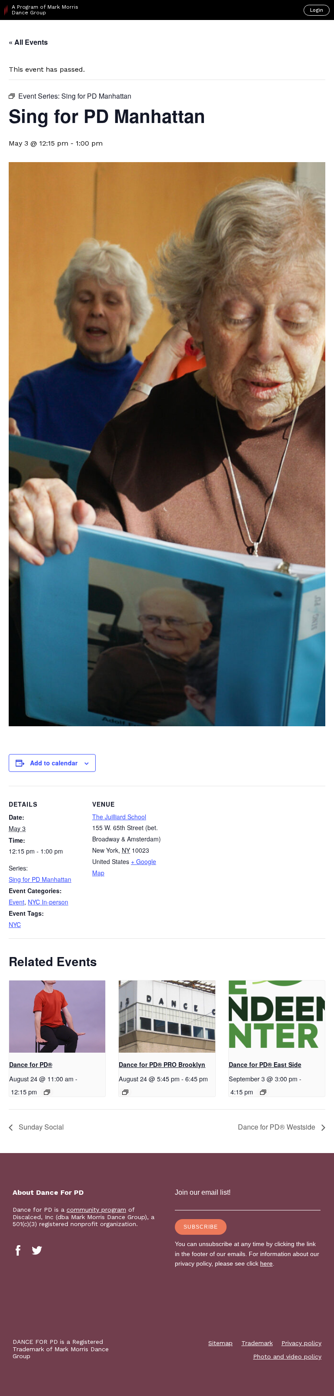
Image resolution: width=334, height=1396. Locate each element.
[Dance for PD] (42, 35)
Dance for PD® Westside (277, 1127)
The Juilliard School (119, 816)
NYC (15, 924)
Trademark (257, 1342)
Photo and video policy (287, 1356)
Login (316, 10)
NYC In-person (48, 901)
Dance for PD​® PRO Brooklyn (162, 1064)
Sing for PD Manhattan (40, 879)
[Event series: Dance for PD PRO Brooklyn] (125, 1092)
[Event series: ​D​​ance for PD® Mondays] (47, 1092)
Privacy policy (301, 1342)
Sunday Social (40, 1127)
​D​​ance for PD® (30, 1064)
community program (96, 1209)
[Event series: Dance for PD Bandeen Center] (263, 1092)
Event (16, 901)
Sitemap (220, 1342)
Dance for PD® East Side (265, 1064)
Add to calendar (53, 762)
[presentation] (57, 1017)
